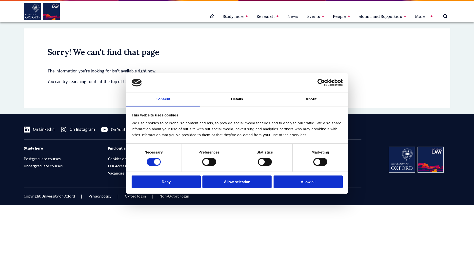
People (339, 16)
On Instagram (82, 129)
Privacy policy (99, 196)
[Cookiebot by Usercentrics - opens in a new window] (321, 82)
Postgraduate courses (42, 159)
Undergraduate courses (43, 166)
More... (422, 16)
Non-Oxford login (174, 196)
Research (266, 16)
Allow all (308, 181)
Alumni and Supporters (380, 16)
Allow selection (237, 181)
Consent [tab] (163, 99)
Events (313, 16)
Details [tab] (237, 99)
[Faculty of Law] (42, 11)
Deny (166, 181)
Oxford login (135, 196)
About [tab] (311, 99)
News (292, 16)
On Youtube (121, 130)
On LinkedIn (44, 129)
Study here (233, 16)
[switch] (209, 162)
